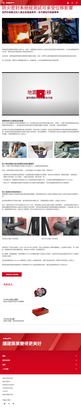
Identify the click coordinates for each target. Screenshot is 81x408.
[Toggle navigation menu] (3, 3)
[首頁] (10, 3)
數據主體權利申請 (7, 394)
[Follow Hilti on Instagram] (9, 403)
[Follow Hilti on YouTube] (13, 403)
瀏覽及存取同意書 (7, 378)
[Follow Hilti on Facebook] (4, 403)
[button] (40, 94)
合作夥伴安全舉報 (7, 388)
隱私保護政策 (6, 381)
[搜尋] (76, 3)
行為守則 (5, 391)
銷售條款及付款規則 (8, 384)
